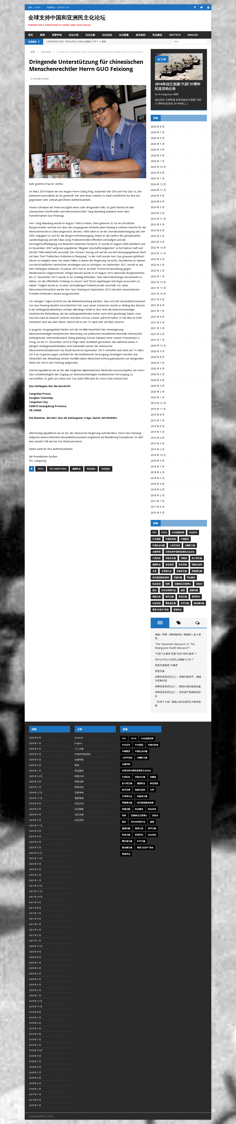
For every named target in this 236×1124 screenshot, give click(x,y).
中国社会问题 (158, 545)
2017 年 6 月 (157, 506)
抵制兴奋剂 (197, 564)
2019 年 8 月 (157, 414)
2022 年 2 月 (157, 270)
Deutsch (175, 34)
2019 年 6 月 (157, 426)
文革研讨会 (166, 571)
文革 (154, 571)
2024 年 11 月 (158, 190)
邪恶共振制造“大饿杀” (166, 665)
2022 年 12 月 (158, 247)
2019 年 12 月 (158, 403)
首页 (30, 34)
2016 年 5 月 (157, 512)
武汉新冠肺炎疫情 (160, 577)
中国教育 (185, 538)
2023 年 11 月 (158, 218)
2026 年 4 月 (157, 149)
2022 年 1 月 (157, 276)
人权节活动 (175, 545)
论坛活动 (107, 34)
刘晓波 (184, 558)
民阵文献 (79, 781)
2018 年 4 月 (157, 483)
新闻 (42, 34)
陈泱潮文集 (199, 603)
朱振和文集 (182, 571)
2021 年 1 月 (157, 339)
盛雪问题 (194, 590)
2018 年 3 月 (157, 489)
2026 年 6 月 (157, 138)
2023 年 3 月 (157, 241)
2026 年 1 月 (157, 161)
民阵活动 (79, 787)
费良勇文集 (171, 603)
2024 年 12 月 (158, 184)
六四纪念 (156, 558)
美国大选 (156, 596)
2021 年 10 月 (158, 293)
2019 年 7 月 (157, 420)
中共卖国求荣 (178, 532)
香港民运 (177, 609)
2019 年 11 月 (158, 408)
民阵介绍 (79, 776)
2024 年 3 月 (157, 213)
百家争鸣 (57, 34)
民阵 (168, 583)
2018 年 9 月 (157, 460)
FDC (154, 532)
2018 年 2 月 (157, 495)
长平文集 (185, 603)
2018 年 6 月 (157, 472)
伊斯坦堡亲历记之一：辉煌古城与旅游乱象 (178, 686)
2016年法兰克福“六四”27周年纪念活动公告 (178, 86)
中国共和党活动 (82, 754)
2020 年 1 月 (157, 397)
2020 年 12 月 (158, 345)
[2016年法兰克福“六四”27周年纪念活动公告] (179, 78)
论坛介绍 (73, 34)
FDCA (40, 468)
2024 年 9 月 (157, 195)
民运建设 (157, 34)
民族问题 (178, 577)
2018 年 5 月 (157, 478)
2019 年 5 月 (157, 431)
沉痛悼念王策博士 (182, 583)
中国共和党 (171, 538)
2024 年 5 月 (157, 207)
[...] (186, 103)
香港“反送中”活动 (160, 609)
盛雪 (183, 590)
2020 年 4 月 (157, 380)
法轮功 (199, 583)
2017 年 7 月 (157, 501)
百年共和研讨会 (168, 590)
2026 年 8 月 (157, 126)
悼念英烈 (170, 564)
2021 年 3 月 (157, 328)
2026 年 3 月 (157, 155)
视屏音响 (79, 798)
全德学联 (156, 551)
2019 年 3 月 (157, 443)
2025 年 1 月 (157, 178)
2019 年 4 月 (157, 437)
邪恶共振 (160, 671)
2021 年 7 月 (157, 310)
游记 (154, 590)
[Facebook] (195, 7)
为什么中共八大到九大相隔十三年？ (174, 659)
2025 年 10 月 (158, 166)
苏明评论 (196, 596)
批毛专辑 (183, 564)
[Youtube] (208, 7)
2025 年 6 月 (157, 172)
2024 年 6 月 (157, 201)
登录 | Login (34, 7)
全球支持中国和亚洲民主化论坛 (180, 551)
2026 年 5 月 (157, 143)
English (193, 34)
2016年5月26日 (41, 78)
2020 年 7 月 (157, 362)
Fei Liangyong (58, 468)
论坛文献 (90, 34)
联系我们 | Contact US (58, 7)
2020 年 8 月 (157, 357)
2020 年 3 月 (157, 385)
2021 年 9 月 (157, 299)
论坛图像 (124, 34)
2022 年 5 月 (157, 264)
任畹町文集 (190, 545)
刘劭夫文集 (171, 558)
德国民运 (76, 468)
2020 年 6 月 (157, 368)
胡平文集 (170, 596)
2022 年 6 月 (157, 259)
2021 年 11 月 (158, 288)
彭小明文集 (197, 558)
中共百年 (193, 532)
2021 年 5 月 (157, 322)
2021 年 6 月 (157, 316)
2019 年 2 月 (157, 449)
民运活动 (91, 468)
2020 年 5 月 (157, 374)
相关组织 (140, 34)
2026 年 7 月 (157, 132)
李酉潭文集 (197, 571)
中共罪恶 (156, 538)
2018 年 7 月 (157, 466)
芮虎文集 (183, 596)
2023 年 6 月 (157, 230)
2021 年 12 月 (158, 282)
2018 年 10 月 (158, 455)
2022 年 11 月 (158, 253)
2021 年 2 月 (157, 334)
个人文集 (79, 748)
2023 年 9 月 (157, 224)
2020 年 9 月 (157, 351)
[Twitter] (202, 7)
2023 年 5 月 (157, 236)
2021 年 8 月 (157, 305)
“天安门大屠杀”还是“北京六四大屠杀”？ (176, 653)
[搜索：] (189, 41)
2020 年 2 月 (157, 391)
